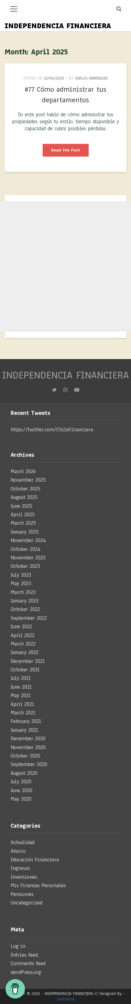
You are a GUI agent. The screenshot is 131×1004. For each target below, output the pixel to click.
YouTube (77, 391)
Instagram (65, 391)
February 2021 (26, 721)
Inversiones (24, 876)
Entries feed (24, 954)
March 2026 (23, 471)
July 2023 (21, 575)
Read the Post (70, 152)
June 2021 (21, 686)
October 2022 (25, 609)
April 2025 (23, 514)
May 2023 (21, 583)
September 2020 (29, 764)
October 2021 (25, 669)
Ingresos (20, 868)
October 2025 (25, 488)
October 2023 (25, 566)
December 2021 (28, 661)
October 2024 (26, 549)
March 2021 (23, 712)
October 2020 (25, 755)
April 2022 (22, 635)
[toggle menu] (14, 9)
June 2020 (21, 790)
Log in (18, 946)
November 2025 (28, 480)
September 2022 (29, 618)
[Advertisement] (65, 266)
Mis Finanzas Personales (38, 885)
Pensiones (22, 894)
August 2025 (24, 497)
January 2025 (25, 531)
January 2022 (24, 652)
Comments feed (28, 963)
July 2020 (21, 781)
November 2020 (28, 747)
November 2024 (28, 540)
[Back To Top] (120, 994)
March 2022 (23, 643)
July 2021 (21, 678)
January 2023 (24, 600)
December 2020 (28, 738)
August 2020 (24, 773)
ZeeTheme (66, 999)
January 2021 (24, 730)
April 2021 (22, 704)
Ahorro (18, 851)
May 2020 (21, 798)
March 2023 (23, 592)
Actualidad (22, 842)
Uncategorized (26, 902)
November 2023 (28, 557)
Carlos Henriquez (91, 78)
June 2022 (21, 626)
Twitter (54, 391)
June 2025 (21, 506)
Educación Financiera (35, 859)
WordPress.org (26, 972)
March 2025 (23, 523)
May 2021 (21, 695)
